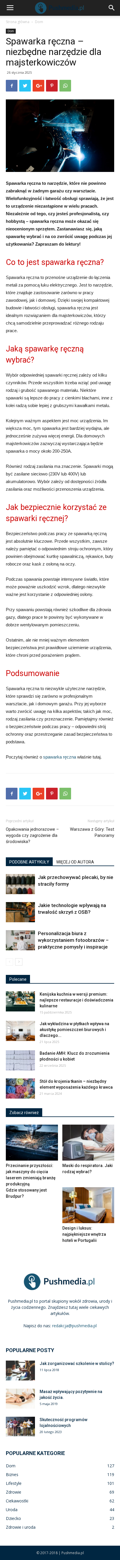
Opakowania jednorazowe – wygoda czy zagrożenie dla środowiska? (32, 835)
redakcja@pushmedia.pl (74, 1325)
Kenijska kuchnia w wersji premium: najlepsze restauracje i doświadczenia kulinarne (76, 1000)
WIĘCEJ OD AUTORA (75, 862)
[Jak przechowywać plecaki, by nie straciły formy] (20, 884)
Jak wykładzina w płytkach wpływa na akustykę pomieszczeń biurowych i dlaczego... (74, 1029)
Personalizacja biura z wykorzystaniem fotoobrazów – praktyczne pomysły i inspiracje (73, 940)
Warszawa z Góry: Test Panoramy (92, 832)
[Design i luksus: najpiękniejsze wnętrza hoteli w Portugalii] (88, 1205)
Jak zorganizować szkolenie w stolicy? (77, 1363)
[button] (112, 8)
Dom (39, 21)
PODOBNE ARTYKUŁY (29, 862)
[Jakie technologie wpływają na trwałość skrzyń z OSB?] (20, 912)
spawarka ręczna (59, 756)
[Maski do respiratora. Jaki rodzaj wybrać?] (88, 1143)
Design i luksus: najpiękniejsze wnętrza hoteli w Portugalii (84, 1234)
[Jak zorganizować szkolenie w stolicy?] (20, 1371)
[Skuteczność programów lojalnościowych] (20, 1427)
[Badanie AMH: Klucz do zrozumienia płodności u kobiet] (20, 1060)
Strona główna (17, 21)
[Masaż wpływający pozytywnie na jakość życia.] (20, 1399)
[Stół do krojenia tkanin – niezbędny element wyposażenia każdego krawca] (20, 1088)
